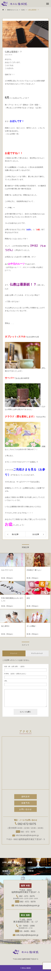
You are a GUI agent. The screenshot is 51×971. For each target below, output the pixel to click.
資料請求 (25, 797)
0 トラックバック (37, 653)
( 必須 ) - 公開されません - (15, 673)
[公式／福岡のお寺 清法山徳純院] (14, 4)
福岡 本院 (25, 886)
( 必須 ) (14, 666)
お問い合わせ (25, 809)
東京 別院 (25, 915)
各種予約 (25, 803)
